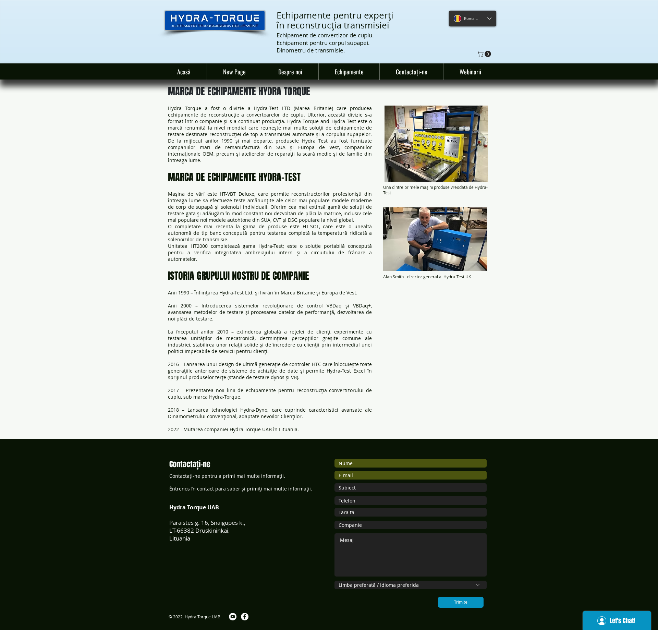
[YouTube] (232, 616)
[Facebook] (244, 616)
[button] (484, 54)
